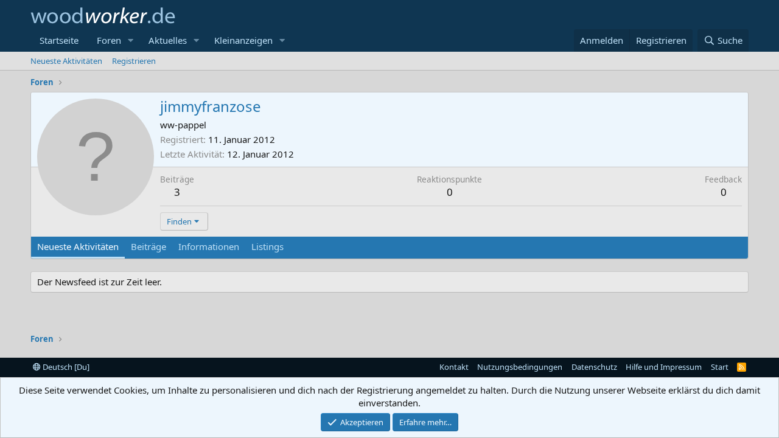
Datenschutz (594, 366)
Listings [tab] (267, 246)
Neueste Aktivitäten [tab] (78, 246)
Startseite (59, 40)
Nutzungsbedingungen (519, 366)
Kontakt (454, 366)
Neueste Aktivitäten (66, 60)
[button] (130, 40)
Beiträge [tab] (148, 246)
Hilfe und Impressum (664, 366)
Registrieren (134, 60)
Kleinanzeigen (243, 40)
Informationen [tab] (208, 246)
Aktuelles (167, 40)
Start (719, 366)
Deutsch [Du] (65, 366)
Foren (109, 40)
